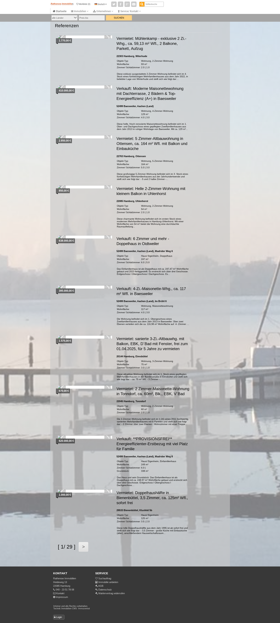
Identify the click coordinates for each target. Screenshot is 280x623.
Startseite (60, 11)
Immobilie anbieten (108, 582)
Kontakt (60, 593)
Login (59, 617)
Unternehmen (103, 11)
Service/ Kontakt (129, 11)
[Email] (133, 4)
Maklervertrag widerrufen (111, 593)
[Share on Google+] (127, 4)
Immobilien (80, 11)
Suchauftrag (104, 578)
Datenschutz (105, 589)
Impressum (61, 597)
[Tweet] (114, 4)
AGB (100, 585)
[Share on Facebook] (120, 4)
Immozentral (84, 608)
